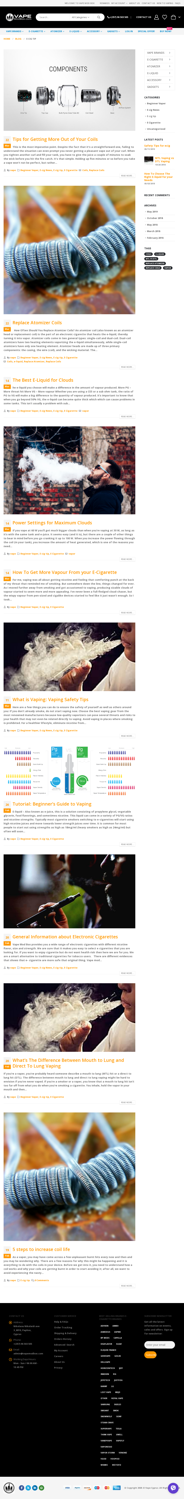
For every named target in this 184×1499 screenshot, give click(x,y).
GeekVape (105, 1356)
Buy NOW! (165, 30)
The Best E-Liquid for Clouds (43, 380)
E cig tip (58, 170)
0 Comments (42, 1280)
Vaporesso (106, 1447)
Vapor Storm (108, 1452)
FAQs (177, 3)
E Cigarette (70, 170)
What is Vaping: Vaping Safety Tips (50, 699)
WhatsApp (41, 1488)
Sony (118, 1416)
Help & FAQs (61, 1321)
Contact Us (148, 3)
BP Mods (105, 1338)
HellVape (105, 1362)
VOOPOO (115, 1459)
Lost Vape (106, 1392)
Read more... (127, 175)
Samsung (105, 1404)
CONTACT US (143, 17)
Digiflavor (106, 1344)
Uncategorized (156, 128)
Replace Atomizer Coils (37, 322)
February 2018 (155, 237)
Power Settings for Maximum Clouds (52, 523)
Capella (118, 1338)
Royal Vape (117, 1398)
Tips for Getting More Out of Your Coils (55, 139)
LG (112, 1386)
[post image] (69, 90)
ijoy (121, 1368)
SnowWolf (106, 1416)
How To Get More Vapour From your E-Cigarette (65, 572)
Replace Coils (96, 170)
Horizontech (108, 1368)
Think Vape (106, 1434)
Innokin (105, 1374)
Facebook (21, 1488)
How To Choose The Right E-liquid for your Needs (158, 177)
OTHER (104, 1398)
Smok (116, 1410)
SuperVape (106, 1428)
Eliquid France (108, 1350)
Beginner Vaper (29, 170)
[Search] (98, 17)
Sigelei (117, 1404)
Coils (85, 170)
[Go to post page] (148, 160)
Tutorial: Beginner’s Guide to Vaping (52, 804)
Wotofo (116, 1465)
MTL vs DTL (151, 259)
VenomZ (123, 1452)
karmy (104, 1386)
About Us (134, 3)
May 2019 (152, 211)
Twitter (28, 1488)
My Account (118, 3)
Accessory (93, 31)
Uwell (119, 1434)
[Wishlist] (164, 17)
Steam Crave (107, 1422)
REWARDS (105, 3)
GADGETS (112, 31)
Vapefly (120, 1440)
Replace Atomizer (34, 361)
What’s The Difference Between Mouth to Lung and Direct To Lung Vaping (68, 1063)
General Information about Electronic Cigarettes (65, 937)
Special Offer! (146, 31)
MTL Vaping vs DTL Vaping (164, 159)
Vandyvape (106, 1440)
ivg (114, 1374)
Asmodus (105, 1332)
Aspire (117, 1332)
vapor (85, 410)
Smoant (105, 1410)
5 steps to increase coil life (41, 1249)
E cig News (46, 170)
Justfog (118, 1380)
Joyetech (105, 1380)
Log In (129, 31)
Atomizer (56, 31)
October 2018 (155, 218)
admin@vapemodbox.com (28, 1353)
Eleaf (119, 1344)
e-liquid (18, 361)
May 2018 (152, 224)
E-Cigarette (36, 31)
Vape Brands (13, 31)
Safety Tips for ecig (157, 145)
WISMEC (104, 1465)
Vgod (103, 1459)
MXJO (117, 1392)
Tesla (118, 1428)
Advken (104, 1326)
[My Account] (156, 17)
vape (13, 170)
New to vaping (165, 3)
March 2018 (153, 231)
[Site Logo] (18, 17)
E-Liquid (74, 31)
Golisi (117, 1356)
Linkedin (35, 1488)
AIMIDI (115, 1326)
